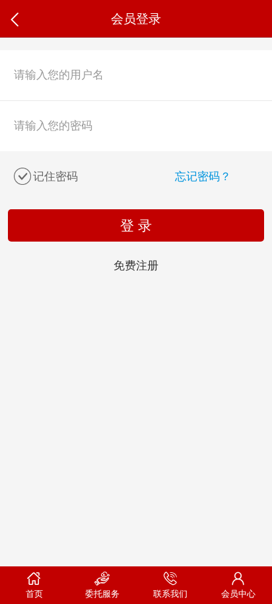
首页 (34, 594)
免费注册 (136, 265)
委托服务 (102, 594)
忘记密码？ (203, 176)
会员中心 (238, 594)
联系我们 (170, 594)
